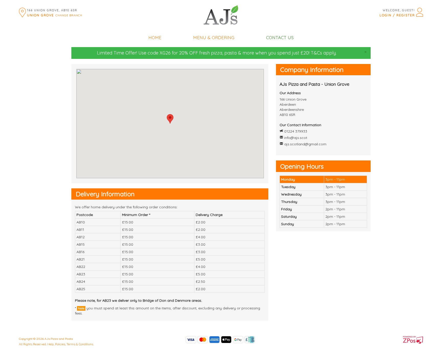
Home (154, 37)
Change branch (69, 15)
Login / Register (397, 15)
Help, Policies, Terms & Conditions (70, 344)
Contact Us (280, 37)
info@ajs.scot (295, 137)
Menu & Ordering (213, 37)
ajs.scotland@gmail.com (305, 144)
